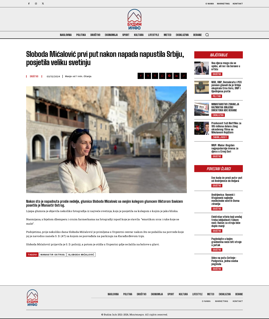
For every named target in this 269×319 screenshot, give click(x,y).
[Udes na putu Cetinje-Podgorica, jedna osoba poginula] (201, 262)
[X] (43, 3)
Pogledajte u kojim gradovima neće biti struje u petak (226, 242)
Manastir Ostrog (52, 254)
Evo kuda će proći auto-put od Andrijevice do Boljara (226, 179)
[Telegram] (169, 76)
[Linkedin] (176, 76)
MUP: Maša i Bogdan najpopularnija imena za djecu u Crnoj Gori (224, 148)
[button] (207, 34)
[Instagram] (36, 3)
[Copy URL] (184, 76)
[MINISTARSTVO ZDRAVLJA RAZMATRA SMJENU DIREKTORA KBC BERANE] (201, 109)
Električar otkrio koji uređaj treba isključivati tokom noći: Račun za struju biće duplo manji (226, 221)
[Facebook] (29, 3)
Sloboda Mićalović (81, 254)
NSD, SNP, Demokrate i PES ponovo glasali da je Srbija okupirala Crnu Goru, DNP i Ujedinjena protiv (226, 86)
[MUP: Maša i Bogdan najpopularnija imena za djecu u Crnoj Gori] (201, 150)
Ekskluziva (218, 115)
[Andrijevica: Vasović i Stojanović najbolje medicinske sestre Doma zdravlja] (201, 199)
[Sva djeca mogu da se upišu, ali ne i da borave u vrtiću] (201, 68)
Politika (217, 96)
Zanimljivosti (220, 137)
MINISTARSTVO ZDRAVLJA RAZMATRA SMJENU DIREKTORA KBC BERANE (225, 107)
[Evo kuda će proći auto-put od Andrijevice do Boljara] (201, 181)
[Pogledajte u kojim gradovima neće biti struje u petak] (201, 243)
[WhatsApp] (162, 76)
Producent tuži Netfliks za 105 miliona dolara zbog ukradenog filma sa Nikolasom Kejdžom (226, 127)
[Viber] (155, 76)
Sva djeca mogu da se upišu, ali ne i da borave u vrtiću (225, 66)
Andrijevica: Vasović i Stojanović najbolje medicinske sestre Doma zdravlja (225, 199)
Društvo (217, 74)
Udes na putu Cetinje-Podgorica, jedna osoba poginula (224, 261)
